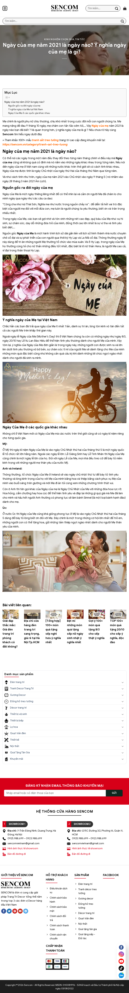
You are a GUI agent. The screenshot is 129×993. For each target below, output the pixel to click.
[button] (5, 8)
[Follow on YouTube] (20, 911)
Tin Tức (80, 39)
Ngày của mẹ (100, 126)
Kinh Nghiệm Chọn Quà (59, 39)
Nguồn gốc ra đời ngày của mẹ (24, 105)
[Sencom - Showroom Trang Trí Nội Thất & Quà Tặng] (64, 8)
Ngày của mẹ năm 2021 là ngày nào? (24, 101)
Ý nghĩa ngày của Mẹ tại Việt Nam (25, 109)
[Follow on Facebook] (3, 911)
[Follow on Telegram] (25, 911)
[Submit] (116, 8)
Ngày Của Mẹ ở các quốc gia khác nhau (29, 113)
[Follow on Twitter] (9, 911)
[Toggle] (123, 682)
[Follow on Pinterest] (14, 911)
